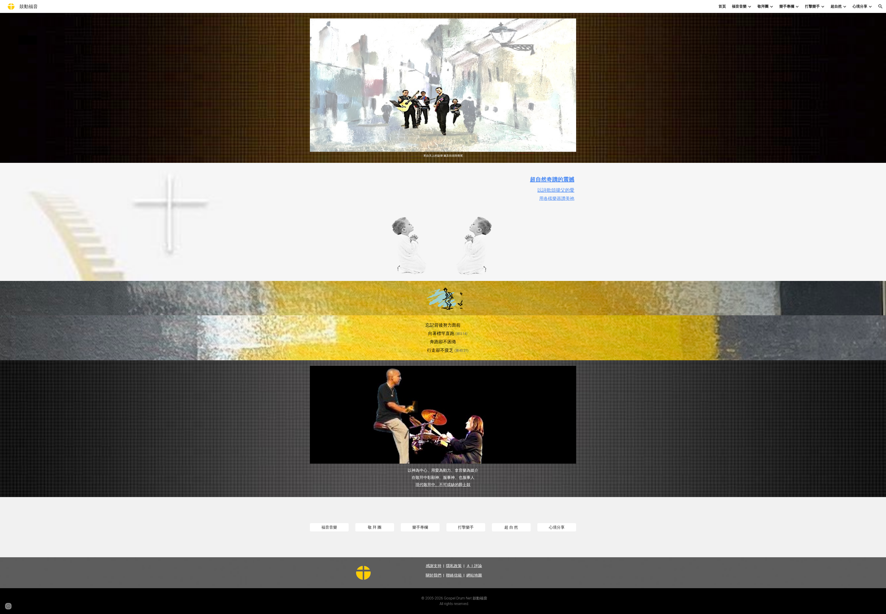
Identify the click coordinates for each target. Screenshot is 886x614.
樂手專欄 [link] (786, 6)
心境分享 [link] (860, 6)
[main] (443, 189)
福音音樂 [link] (739, 6)
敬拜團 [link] (763, 6)
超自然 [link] (836, 6)
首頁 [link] (722, 6)
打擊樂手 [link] (812, 6)
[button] (880, 6)
